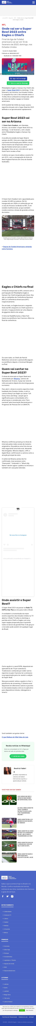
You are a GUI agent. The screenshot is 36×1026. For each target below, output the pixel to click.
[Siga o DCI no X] (7, 896)
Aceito (22, 1010)
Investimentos (8, 956)
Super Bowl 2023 (13, 90)
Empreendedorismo (9, 970)
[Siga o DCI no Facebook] (2, 896)
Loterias (6, 984)
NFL (15, 18)
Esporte (11, 18)
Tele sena (7, 998)
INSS (5, 967)
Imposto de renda (9, 963)
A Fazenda (7, 929)
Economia (6, 946)
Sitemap (31, 1017)
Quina (5, 987)
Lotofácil (6, 991)
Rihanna (17, 379)
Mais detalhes (29, 1010)
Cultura (6, 918)
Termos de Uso (23, 1017)
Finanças (6, 953)
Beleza (6, 932)
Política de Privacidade (9, 1017)
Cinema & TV (7, 915)
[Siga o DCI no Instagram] (12, 896)
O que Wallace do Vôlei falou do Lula (15, 737)
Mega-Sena (7, 994)
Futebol (6, 922)
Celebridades (8, 911)
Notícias (6, 925)
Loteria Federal (8, 1001)
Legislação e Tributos (10, 960)
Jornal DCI (5, 18)
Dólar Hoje (7, 949)
